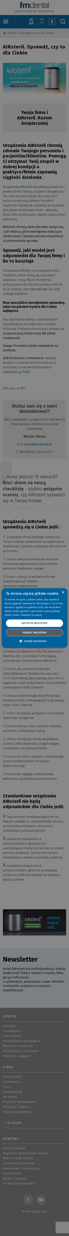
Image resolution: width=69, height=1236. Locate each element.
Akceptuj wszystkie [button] (34, 623)
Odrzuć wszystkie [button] (34, 632)
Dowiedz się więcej (31, 614)
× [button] (63, 592)
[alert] (34, 618)
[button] (34, 641)
